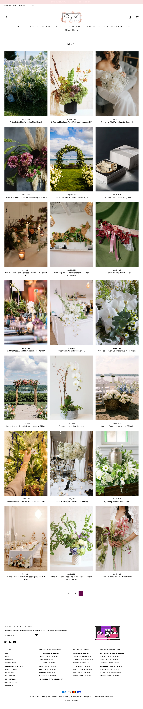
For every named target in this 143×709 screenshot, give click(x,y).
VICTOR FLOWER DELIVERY (81, 663)
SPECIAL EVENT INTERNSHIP (13, 666)
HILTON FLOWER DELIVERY (47, 676)
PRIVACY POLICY (9, 672)
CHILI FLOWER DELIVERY (81, 650)
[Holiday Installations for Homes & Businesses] (25, 463)
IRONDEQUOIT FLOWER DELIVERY (111, 666)
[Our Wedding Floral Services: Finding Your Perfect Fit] (25, 234)
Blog (14, 5)
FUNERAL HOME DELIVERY (81, 666)
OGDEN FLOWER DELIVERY (47, 669)
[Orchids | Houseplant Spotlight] (71, 388)
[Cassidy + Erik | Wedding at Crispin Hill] (117, 83)
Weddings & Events (115, 27)
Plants (46, 27)
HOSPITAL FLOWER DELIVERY (82, 669)
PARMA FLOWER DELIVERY (47, 666)
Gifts (60, 27)
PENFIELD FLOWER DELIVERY (82, 656)
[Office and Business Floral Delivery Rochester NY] (71, 83)
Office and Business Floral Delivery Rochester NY (71, 122)
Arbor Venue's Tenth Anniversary (71, 351)
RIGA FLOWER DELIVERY (46, 659)
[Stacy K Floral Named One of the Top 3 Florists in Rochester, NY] (71, 538)
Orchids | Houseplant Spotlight (71, 426)
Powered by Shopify (71, 700)
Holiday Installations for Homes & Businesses (26, 501)
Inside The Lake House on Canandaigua (71, 197)
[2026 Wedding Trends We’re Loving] (117, 538)
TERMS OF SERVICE (10, 669)
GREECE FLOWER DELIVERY (109, 659)
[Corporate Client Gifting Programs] (117, 159)
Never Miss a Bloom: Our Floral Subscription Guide (26, 197)
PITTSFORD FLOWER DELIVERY (110, 669)
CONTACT (7, 650)
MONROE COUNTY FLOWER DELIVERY (51, 679)
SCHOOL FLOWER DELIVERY (82, 676)
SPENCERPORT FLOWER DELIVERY (84, 659)
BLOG (6, 653)
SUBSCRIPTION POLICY (12, 682)
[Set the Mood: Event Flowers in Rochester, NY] (25, 312)
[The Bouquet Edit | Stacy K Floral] (117, 234)
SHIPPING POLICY (10, 679)
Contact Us (21, 5)
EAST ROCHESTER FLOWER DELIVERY (112, 653)
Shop (17, 27)
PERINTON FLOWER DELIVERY (48, 656)
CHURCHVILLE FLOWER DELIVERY (50, 650)
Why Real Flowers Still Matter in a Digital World (117, 351)
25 (75, 593)
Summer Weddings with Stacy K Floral (117, 426)
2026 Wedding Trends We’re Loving (117, 577)
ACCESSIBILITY (9, 685)
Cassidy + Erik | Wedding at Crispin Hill (117, 122)
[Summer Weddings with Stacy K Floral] (117, 388)
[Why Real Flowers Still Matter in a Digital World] (117, 312)
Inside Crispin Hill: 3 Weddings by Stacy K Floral (26, 426)
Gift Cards (30, 5)
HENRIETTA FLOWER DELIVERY (110, 663)
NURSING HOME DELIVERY (81, 672)
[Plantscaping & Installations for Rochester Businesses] (71, 234)
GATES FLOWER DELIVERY (81, 653)
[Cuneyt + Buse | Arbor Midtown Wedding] (71, 463)
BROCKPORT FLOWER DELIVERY (49, 653)
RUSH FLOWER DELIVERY (47, 663)
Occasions (91, 27)
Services (71, 30)
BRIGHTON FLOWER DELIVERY (110, 650)
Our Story (7, 5)
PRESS (6, 656)
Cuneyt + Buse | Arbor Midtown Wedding (71, 501)
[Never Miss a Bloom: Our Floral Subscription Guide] (25, 159)
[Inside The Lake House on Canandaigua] (71, 159)
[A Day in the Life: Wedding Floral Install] (25, 83)
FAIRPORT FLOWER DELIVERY (109, 656)
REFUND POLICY (9, 676)
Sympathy (75, 27)
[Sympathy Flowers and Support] (117, 463)
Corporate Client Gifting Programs (117, 197)
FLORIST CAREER (10, 663)
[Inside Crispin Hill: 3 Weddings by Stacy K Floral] (25, 388)
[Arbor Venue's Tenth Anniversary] (71, 312)
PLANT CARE (8, 659)
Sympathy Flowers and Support (117, 501)
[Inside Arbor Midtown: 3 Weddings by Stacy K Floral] (25, 538)
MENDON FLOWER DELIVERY (48, 672)
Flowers (31, 27)
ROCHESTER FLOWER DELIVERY (110, 672)
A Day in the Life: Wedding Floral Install (26, 122)
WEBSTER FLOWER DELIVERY (109, 676)
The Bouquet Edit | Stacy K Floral (117, 273)
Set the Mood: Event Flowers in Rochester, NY (26, 351)
